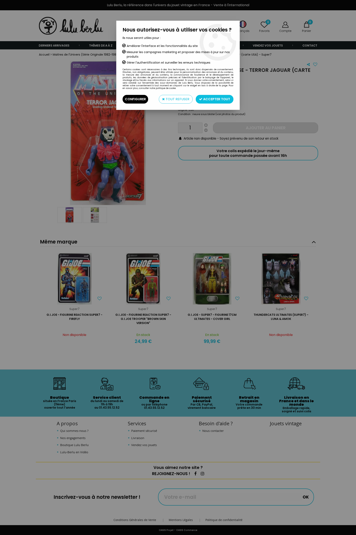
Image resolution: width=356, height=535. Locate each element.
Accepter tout (216, 99)
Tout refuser (177, 99)
